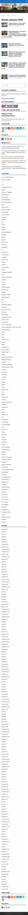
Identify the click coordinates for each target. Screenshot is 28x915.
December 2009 (5, 854)
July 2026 (3, 531)
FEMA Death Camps (6, 317)
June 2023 (3, 624)
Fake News (4, 307)
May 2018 (3, 776)
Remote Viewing (5, 449)
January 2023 (4, 636)
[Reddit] (11, 128)
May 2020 (3, 716)
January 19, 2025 (13, 46)
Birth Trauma (4, 242)
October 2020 (4, 704)
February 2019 (4, 754)
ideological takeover (6, 359)
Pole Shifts (4, 442)
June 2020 (3, 714)
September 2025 (5, 556)
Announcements (5, 214)
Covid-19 (3, 262)
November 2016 (5, 821)
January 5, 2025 (13, 78)
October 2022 (4, 644)
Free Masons (4, 322)
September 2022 (5, 646)
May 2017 (3, 806)
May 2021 (3, 686)
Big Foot (3, 239)
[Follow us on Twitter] (5, 139)
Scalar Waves (4, 467)
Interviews (3, 369)
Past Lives (3, 429)
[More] (3, 131)
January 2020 (4, 726)
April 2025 (3, 569)
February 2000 (4, 886)
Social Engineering (5, 477)
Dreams (3, 284)
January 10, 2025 (6, 70)
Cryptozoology (5, 267)
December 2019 (5, 729)
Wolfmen (3, 522)
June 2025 (3, 564)
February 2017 (4, 814)
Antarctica (3, 219)
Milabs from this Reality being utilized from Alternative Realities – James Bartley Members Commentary (17, 54)
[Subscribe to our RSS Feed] (8, 139)
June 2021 (3, 684)
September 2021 (5, 676)
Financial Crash (5, 319)
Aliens (2, 204)
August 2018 (4, 769)
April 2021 (3, 689)
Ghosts (3, 332)
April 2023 (3, 629)
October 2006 (4, 864)
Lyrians (3, 379)
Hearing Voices (5, 347)
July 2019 (3, 741)
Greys (2, 337)
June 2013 (3, 834)
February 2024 (4, 604)
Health (3, 344)
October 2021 (4, 674)
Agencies (3, 189)
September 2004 (5, 871)
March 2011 (4, 851)
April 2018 (3, 779)
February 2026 (4, 544)
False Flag (3, 312)
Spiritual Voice (4, 482)
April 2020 (3, 719)
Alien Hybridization (5, 199)
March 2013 (4, 836)
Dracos (3, 282)
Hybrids (3, 354)
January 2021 (4, 696)
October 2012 (4, 844)
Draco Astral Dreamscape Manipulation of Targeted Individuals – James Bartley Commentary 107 (13, 168)
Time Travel (4, 497)
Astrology (3, 234)
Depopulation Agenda (6, 272)
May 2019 (3, 746)
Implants (3, 362)
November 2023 (5, 611)
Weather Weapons (5, 517)
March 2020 (4, 721)
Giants (3, 334)
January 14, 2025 (6, 57)
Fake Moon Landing (6, 304)
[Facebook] (3, 128)
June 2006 (3, 866)
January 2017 (4, 816)
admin (19, 26)
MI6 (2, 392)
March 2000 (4, 884)
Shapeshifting (4, 472)
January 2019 (4, 756)
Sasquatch (3, 462)
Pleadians (3, 439)
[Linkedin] (20, 128)
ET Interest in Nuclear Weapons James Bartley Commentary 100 (17, 76)
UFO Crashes (4, 502)
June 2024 (3, 594)
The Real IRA (4, 494)
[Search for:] (14, 85)
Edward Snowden (5, 287)
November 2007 (5, 859)
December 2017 (5, 789)
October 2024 (4, 584)
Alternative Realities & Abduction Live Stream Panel (16, 44)
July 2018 (3, 771)
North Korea (4, 414)
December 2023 (5, 609)
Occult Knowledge (5, 424)
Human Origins (5, 352)
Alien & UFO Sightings (6, 192)
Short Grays (4, 474)
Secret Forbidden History (7, 469)
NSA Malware (4, 419)
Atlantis (3, 237)
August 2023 (4, 619)
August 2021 (4, 679)
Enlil (2, 302)
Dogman (3, 279)
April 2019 (3, 749)
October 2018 (4, 764)
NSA (2, 417)
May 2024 (3, 596)
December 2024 (5, 579)
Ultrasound (4, 507)
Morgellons (4, 404)
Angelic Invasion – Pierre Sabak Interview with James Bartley (17, 24)
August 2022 (4, 649)
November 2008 (5, 856)
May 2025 (3, 566)
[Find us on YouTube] (11, 139)
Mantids (3, 384)
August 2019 (4, 739)
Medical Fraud (4, 389)
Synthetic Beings (5, 487)
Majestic (3, 382)
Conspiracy (4, 257)
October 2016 (4, 824)
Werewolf (3, 519)
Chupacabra (4, 247)
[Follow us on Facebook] (2, 139)
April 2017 (3, 809)
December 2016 (5, 819)
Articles (3, 229)
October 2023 (4, 614)
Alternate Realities (5, 209)
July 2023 (3, 621)
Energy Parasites (5, 297)
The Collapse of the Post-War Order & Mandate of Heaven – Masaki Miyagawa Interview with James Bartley (13, 152)
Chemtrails (4, 244)
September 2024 (5, 586)
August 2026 (4, 529)
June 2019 (3, 744)
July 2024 (3, 591)
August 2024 (4, 589)
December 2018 (5, 759)
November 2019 (5, 731)
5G (2, 182)
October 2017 (4, 794)
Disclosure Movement (6, 277)
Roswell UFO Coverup (6, 457)
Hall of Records (5, 339)
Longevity (3, 377)
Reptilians (3, 452)
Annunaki (3, 217)
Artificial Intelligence (6, 232)
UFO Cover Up (4, 499)
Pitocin (3, 432)
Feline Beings (4, 314)
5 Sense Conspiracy (6, 179)
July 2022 (3, 651)
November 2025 (5, 551)
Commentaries (5, 254)
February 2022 (4, 664)
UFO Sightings (4, 504)
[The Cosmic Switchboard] (14, 9)
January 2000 (4, 889)
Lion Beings (4, 374)
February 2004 (4, 874)
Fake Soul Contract (6, 309)
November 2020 (5, 701)
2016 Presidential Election (7, 177)
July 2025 (3, 561)
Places (3, 437)
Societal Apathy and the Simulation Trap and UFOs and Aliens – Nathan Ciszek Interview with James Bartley (13, 162)
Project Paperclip (5, 447)
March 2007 (4, 861)
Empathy (3, 292)
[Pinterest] (8, 128)
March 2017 (4, 811)
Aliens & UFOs (4, 207)
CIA (2, 249)
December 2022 (5, 639)
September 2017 (5, 796)
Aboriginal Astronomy (6, 187)
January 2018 (4, 786)
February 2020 (4, 724)
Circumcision (4, 252)
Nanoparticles (4, 407)
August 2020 (4, 709)
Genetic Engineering (6, 324)
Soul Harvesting (5, 479)
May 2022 (3, 656)
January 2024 (4, 606)
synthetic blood (5, 489)
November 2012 (5, 841)
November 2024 (5, 581)
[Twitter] (6, 128)
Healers (3, 342)
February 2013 (4, 839)
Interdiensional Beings (6, 364)
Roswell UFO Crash (6, 459)
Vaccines (3, 514)
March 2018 (4, 781)
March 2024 (4, 601)
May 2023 (3, 626)
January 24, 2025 (6, 38)
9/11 (2, 184)
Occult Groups (4, 422)
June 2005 (3, 869)
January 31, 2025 (13, 26)
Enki (2, 299)
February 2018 (4, 784)
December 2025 (5, 549)
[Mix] (14, 128)
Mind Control (4, 397)
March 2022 (4, 661)
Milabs (3, 394)
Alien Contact (4, 197)
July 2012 (3, 846)
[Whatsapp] (23, 128)
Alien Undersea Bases (6, 202)
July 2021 (3, 681)
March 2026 (4, 542)
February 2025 (4, 574)
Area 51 (3, 224)
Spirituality (3, 484)
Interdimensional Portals (7, 367)
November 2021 (5, 671)
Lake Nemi (4, 372)
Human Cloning (5, 349)
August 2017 (4, 799)
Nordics (3, 412)
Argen (2, 227)
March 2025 (4, 572)
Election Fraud (4, 289)
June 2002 (3, 876)
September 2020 (5, 706)
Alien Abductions (5, 194)
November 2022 (5, 641)
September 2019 (5, 736)
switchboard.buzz (8, 116)
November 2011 (5, 849)
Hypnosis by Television (6, 357)
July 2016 (3, 831)
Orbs (2, 427)
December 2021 (5, 669)
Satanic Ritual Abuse (6, 464)
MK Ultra (3, 399)
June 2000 (3, 881)
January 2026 (4, 547)
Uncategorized (5, 509)
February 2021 (4, 694)
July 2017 (3, 801)
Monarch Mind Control (6, 402)
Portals (3, 444)
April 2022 (3, 659)
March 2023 (4, 631)
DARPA (3, 269)
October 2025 (4, 554)
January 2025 (4, 576)
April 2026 (3, 539)
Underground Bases (6, 512)
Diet (2, 274)
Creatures (3, 264)
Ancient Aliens (4, 212)
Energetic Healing (5, 294)
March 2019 (4, 751)
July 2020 (3, 711)
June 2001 (3, 879)
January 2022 (4, 666)
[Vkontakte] (17, 128)
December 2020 (5, 699)
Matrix (3, 387)
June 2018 (3, 774)
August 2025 (4, 559)
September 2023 (5, 616)
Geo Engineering (5, 329)
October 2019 (4, 734)
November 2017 (5, 791)
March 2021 (4, 691)
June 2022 (3, 654)
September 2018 (5, 766)
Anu (2, 222)
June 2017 (3, 804)
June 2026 (3, 534)
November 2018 (5, 761)
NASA (2, 409)
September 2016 (5, 826)
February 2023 (4, 634)
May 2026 (3, 536)
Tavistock (3, 492)
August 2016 (4, 829)
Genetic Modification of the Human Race (11, 327)
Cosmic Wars (4, 259)
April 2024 (3, 599)
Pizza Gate (4, 434)
